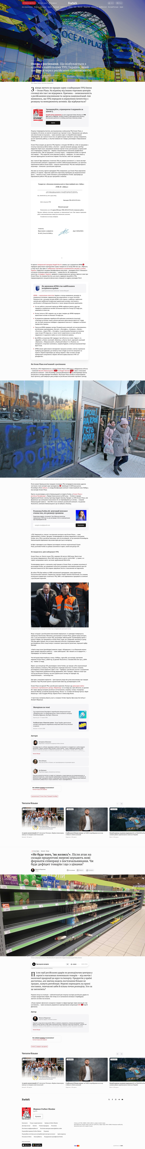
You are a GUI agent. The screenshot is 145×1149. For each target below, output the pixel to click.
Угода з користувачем (36, 1123)
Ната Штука (55, 75)
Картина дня (36, 717)
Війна (70, 7)
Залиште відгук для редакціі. (40, 789)
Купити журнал (43, 3)
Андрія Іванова (65, 370)
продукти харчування (41, 1046)
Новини (36, 7)
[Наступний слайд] (121, 803)
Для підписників (27, 7)
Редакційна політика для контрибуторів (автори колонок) (38, 1134)
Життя (80, 7)
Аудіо (121, 7)
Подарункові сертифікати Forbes (53, 1136)
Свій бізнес (63, 7)
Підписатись (81, 525)
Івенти (35, 1125)
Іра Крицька (44, 77)
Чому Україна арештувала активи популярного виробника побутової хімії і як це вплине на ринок (53, 724)
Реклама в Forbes (26, 1136)
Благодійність (38, 1136)
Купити (53, 122)
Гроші (50, 7)
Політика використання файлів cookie (51, 1128)
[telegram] (119, 1099)
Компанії (43, 7)
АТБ (79, 1005)
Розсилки (54, 1125)
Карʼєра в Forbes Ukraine (51, 1123)
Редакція (46, 1131)
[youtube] (122, 1099)
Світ (75, 7)
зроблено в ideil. (118, 1145)
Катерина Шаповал (46, 75)
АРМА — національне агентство (43, 295)
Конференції (54, 3)
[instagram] (115, 1099)
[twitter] (109, 1099)
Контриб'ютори (113, 7)
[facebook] (112, 1099)
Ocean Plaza (43, 796)
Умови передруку (44, 1125)
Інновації (56, 7)
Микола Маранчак (40, 869)
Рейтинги (94, 7)
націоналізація (35, 796)
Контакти (24, 1123)
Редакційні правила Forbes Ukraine (31, 1131)
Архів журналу (62, 1134)
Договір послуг (26, 1125)
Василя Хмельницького (46, 370)
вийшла (44, 488)
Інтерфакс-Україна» (44, 274)
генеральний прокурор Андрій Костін (49, 264)
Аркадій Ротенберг (53, 796)
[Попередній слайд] (117, 1054)
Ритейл (33, 1046)
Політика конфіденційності (30, 1128)
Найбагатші (103, 7)
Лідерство (87, 7)
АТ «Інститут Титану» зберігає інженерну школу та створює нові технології (43, 833)
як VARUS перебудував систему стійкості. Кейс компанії (84, 833)
